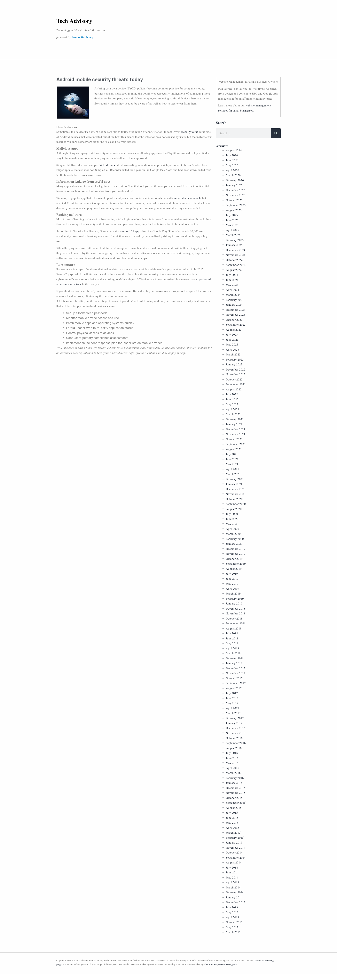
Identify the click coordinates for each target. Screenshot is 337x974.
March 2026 (233, 175)
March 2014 (233, 887)
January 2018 (234, 663)
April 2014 (232, 882)
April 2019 (232, 588)
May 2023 (232, 344)
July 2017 (232, 693)
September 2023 (236, 324)
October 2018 (234, 618)
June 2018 (232, 638)
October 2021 (234, 439)
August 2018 (234, 628)
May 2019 (232, 583)
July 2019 (232, 573)
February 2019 (235, 598)
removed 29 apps (130, 231)
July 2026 (232, 155)
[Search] (276, 133)
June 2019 (232, 578)
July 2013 (232, 907)
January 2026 (234, 185)
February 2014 (235, 892)
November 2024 (235, 255)
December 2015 (235, 788)
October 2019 (234, 559)
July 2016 (232, 753)
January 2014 (234, 897)
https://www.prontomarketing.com (221, 964)
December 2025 (235, 190)
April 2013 (232, 917)
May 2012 (232, 927)
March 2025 (233, 235)
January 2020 (234, 543)
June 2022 (232, 399)
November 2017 (235, 673)
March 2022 (233, 414)
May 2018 (232, 643)
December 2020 (235, 489)
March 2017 (233, 713)
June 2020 (232, 519)
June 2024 (232, 280)
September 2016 (236, 743)
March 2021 (233, 474)
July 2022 (232, 394)
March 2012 (233, 932)
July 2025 (232, 215)
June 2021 (232, 459)
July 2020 (232, 514)
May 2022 (232, 404)
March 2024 (233, 294)
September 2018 (236, 623)
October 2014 (234, 852)
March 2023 (233, 354)
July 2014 (232, 867)
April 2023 (232, 349)
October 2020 (234, 499)
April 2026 (232, 170)
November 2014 (235, 847)
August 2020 (234, 509)
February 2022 (235, 419)
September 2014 (236, 857)
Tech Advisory (74, 20)
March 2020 (233, 534)
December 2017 (235, 668)
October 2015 (234, 798)
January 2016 (234, 783)
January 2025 (234, 245)
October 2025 (234, 200)
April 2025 (232, 230)
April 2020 (232, 529)
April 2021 (232, 469)
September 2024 (236, 265)
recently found (190, 132)
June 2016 (232, 758)
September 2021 (236, 444)
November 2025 (235, 195)
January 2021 (234, 484)
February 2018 (235, 658)
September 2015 (236, 802)
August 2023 (234, 329)
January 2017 (234, 723)
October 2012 (234, 922)
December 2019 (235, 549)
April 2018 (232, 648)
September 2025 (236, 205)
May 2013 (232, 912)
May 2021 (232, 464)
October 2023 (234, 319)
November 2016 (235, 733)
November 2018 (235, 613)
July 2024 (232, 275)
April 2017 (232, 708)
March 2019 (233, 593)
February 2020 (235, 539)
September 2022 (236, 384)
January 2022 (234, 424)
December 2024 (235, 250)
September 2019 (236, 563)
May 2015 (232, 822)
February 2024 (235, 300)
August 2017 (234, 688)
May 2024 (232, 285)
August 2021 (234, 449)
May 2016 (232, 763)
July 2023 (232, 334)
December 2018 (235, 608)
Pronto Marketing (82, 37)
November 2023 (235, 314)
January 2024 (234, 304)
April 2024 (232, 290)
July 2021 (232, 454)
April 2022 (232, 409)
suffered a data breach (187, 198)
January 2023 (234, 364)
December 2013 (235, 902)
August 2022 (234, 389)
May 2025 (232, 225)
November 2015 (235, 793)
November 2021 (235, 434)
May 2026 (232, 165)
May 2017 (232, 703)
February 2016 (235, 778)
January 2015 (234, 842)
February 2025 (235, 240)
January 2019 (234, 603)
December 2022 (235, 369)
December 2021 (235, 429)
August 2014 (234, 862)
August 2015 (234, 808)
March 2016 (233, 773)
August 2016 (234, 748)
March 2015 (233, 832)
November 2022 (235, 374)
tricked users (107, 165)
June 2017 (232, 698)
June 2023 (232, 339)
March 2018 (233, 653)
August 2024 (234, 270)
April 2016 (232, 768)
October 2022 (234, 379)
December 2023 (235, 310)
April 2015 (232, 827)
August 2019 (234, 568)
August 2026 (234, 150)
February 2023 (235, 359)
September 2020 (236, 504)
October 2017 (234, 678)
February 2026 (235, 180)
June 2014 (232, 872)
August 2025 (234, 210)
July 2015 (232, 812)
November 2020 (235, 494)
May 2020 (232, 524)
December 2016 (235, 728)
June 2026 (232, 160)
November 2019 (235, 553)
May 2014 (232, 877)
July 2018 (232, 633)
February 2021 (235, 479)
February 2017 (235, 718)
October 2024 (234, 260)
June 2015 (232, 818)
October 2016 (234, 738)
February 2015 (235, 837)
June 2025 (232, 220)
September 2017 (236, 683)
